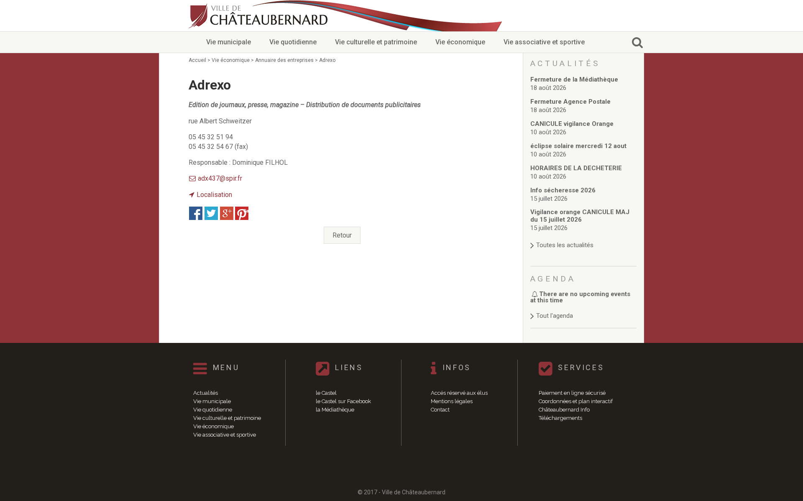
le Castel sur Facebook (343, 401)
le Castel (326, 393)
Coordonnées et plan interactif (576, 401)
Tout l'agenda (554, 316)
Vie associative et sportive (544, 42)
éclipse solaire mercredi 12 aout (578, 146)
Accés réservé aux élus (459, 393)
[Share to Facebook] (195, 213)
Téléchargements (560, 418)
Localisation (214, 195)
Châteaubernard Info (564, 409)
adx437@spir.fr (220, 178)
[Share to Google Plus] (226, 213)
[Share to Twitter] (211, 213)
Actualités (205, 393)
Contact (440, 409)
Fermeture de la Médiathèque (574, 79)
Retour (342, 235)
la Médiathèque (335, 409)
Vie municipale (228, 42)
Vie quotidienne (293, 42)
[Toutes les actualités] (583, 237)
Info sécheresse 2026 (563, 190)
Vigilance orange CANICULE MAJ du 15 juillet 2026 (579, 215)
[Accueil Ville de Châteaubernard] (259, 15)
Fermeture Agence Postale (570, 101)
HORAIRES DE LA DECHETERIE (576, 168)
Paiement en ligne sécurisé (572, 393)
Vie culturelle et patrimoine (376, 42)
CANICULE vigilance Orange (572, 124)
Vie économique (460, 42)
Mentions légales (452, 401)
